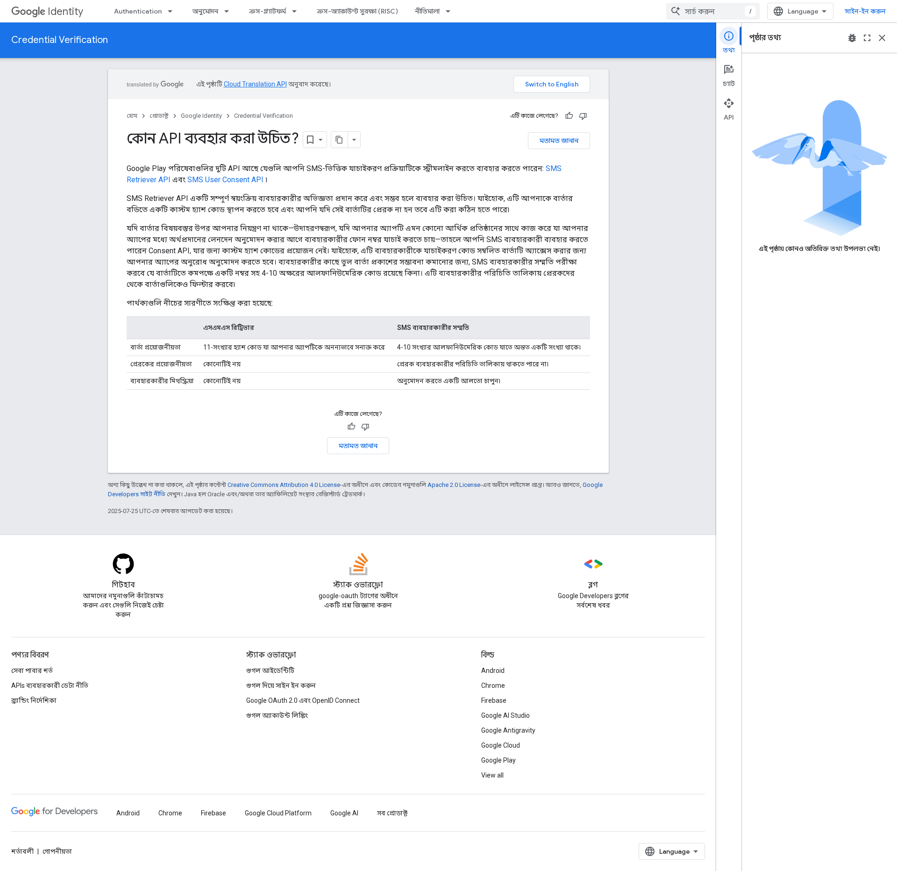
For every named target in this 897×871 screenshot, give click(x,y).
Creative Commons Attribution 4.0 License (284, 484)
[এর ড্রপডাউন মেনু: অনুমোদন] (229, 11)
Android (493, 670)
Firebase (493, 700)
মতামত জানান (559, 140)
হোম (132, 115)
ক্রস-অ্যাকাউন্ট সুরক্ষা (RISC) (357, 11)
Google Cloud (500, 745)
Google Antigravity (508, 730)
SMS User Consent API (225, 179)
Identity (65, 11)
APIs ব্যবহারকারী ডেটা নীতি (49, 685)
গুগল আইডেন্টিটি (270, 670)
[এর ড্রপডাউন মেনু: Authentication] (173, 11)
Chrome (493, 685)
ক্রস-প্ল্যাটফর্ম (267, 11)
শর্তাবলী (22, 851)
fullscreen (867, 37)
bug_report (852, 37)
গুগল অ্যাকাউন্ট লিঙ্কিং (277, 715)
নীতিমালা (427, 11)
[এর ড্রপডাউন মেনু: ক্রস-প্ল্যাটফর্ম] (297, 11)
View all (492, 775)
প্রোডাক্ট (159, 115)
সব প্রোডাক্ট (392, 813)
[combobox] (713, 11)
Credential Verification (59, 40)
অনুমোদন (205, 11)
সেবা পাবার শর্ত (32, 670)
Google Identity (201, 115)
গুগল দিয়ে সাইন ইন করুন (281, 685)
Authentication (138, 11)
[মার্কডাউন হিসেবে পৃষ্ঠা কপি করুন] (339, 140)
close (882, 37)
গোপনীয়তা (57, 851)
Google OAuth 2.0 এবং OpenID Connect (303, 700)
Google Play (498, 760)
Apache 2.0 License (453, 484)
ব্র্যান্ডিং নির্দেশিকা (34, 700)
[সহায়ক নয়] (583, 116)
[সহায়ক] (569, 116)
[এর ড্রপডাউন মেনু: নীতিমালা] (451, 11)
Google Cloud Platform (278, 813)
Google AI (344, 813)
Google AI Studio (505, 715)
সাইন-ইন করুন (865, 11)
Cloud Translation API (255, 84)
